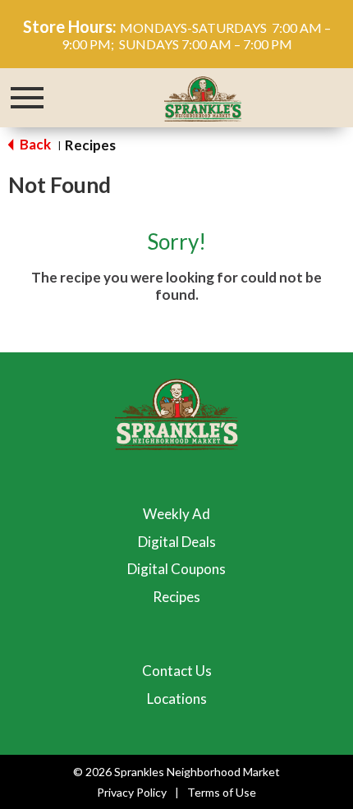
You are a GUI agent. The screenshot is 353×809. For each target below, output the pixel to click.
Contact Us (177, 670)
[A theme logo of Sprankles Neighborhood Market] (203, 97)
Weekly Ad (176, 513)
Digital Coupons (176, 568)
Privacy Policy (132, 792)
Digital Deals (177, 541)
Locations (177, 698)
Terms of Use (221, 792)
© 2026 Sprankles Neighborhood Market (176, 772)
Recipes (90, 145)
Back (34, 144)
